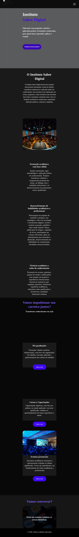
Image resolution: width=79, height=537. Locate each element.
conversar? (44, 501)
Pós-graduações (39, 345)
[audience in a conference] (39, 444)
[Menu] (74, 4)
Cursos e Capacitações (39, 402)
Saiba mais (39, 479)
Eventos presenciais (39, 457)
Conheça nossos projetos (31, 46)
